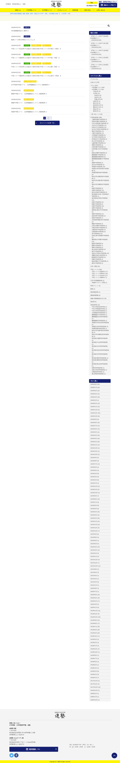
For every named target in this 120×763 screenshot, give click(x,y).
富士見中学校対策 (97, 141)
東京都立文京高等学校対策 (100, 346)
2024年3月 (93, 476)
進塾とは (18, 10)
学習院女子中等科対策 (98, 139)
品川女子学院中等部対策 (99, 129)
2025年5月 (93, 432)
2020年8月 (93, 588)
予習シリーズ (47, 45)
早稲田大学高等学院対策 (99, 326)
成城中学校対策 (96, 162)
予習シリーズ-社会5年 (98, 275)
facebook (16, 755)
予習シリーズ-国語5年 (98, 271)
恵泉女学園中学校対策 (98, 153)
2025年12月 (94, 410)
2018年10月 (94, 652)
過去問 (92, 301)
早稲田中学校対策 (97, 166)
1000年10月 (94, 700)
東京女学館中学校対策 (98, 192)
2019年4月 (93, 636)
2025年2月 (93, 441)
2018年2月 (93, 674)
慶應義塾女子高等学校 (98, 314)
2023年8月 (93, 499)
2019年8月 (93, 623)
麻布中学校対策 (96, 263)
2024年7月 (93, 464)
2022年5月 (93, 543)
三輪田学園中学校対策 (98, 119)
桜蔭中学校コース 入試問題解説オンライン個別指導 (28, 103)
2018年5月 (93, 665)
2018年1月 (93, 677)
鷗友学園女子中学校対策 (99, 261)
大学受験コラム (96, 89)
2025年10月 (94, 416)
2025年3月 (93, 438)
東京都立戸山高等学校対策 (100, 342)
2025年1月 (93, 445)
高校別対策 (93, 305)
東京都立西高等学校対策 (99, 358)
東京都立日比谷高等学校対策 (100, 350)
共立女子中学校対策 (98, 125)
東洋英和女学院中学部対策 (100, 198)
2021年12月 (94, 559)
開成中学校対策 (96, 243)
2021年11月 (93, 563)
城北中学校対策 (96, 131)
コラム (27, 45)
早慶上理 (97, 99)
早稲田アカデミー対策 (98, 282)
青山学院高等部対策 (98, 374)
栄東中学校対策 (96, 202)
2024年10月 (94, 454)
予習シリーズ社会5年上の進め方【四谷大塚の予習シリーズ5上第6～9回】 (34, 67)
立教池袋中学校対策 (98, 231)
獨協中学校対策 (96, 223)
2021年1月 (93, 585)
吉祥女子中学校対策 (98, 127)
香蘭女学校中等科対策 (98, 255)
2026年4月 (93, 397)
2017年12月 (94, 681)
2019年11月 (93, 614)
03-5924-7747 (77, 744)
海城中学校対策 (28, 108)
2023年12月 (94, 486)
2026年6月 (93, 390)
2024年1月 (93, 483)
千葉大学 (95, 91)
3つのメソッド (62, 10)
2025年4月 (93, 435)
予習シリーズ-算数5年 (98, 277)
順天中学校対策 (96, 251)
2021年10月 (94, 566)
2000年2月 (93, 693)
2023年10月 (94, 492)
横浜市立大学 (97, 107)
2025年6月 (93, 429)
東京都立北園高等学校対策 (100, 338)
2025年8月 (93, 422)
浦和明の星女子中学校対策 (100, 210)
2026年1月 (93, 406)
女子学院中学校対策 (30, 81)
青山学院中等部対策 (98, 249)
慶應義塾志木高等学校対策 (100, 316)
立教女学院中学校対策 (98, 227)
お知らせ (27, 27)
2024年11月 (93, 451)
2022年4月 (93, 547)
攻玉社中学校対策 (97, 164)
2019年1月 (93, 645)
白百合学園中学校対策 (98, 225)
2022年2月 (93, 553)
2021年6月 (93, 572)
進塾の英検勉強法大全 (97, 298)
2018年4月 (93, 668)
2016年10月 (94, 690)
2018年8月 (93, 655)
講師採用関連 (94, 295)
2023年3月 (93, 515)
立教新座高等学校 (97, 372)
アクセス (93, 79)
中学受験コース (31, 10)
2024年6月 (93, 467)
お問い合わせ (101, 10)
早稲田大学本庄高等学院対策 (100, 322)
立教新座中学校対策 (98, 229)
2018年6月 (93, 661)
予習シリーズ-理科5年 (98, 273)
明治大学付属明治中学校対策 (100, 184)
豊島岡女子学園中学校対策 (100, 239)
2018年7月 (93, 658)
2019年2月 (93, 642)
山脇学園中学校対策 (98, 143)
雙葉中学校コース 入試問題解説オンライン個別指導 (28, 94)
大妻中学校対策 (96, 133)
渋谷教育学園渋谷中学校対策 (100, 220)
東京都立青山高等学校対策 (100, 364)
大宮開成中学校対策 (98, 135)
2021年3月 (93, 578)
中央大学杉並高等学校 (98, 307)
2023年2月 (93, 518)
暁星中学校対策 (96, 188)
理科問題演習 (94, 292)
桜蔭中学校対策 (28, 99)
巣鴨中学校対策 (96, 145)
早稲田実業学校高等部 (98, 328)
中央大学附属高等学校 (98, 309)
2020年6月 (93, 594)
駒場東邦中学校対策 (98, 257)
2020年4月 (93, 601)
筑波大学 (95, 109)
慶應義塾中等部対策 (98, 155)
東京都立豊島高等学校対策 (100, 360)
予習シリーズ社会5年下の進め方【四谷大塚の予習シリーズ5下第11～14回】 (35, 49)
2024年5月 (93, 470)
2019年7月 (93, 626)
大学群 (95, 93)
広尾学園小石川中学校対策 (100, 149)
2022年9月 (93, 534)
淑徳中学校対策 (96, 218)
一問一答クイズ (95, 114)
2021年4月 (93, 575)
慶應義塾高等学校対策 (98, 320)
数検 (91, 289)
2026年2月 (93, 403)
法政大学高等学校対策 (98, 370)
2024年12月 (94, 448)
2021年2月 (93, 582)
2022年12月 (94, 524)
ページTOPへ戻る (114, 755)
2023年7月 (93, 502)
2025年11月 (93, 413)
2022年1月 (93, 556)
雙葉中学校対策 (28, 90)
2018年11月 (93, 649)
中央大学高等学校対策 (98, 311)
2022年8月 (93, 537)
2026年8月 (93, 384)
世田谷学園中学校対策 (98, 121)
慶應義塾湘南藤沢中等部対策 (100, 159)
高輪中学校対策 (96, 259)
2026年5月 (93, 394)
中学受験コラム (36, 45)
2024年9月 (93, 457)
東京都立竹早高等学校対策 (100, 354)
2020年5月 (93, 598)
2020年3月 (93, 604)
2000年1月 (93, 696)
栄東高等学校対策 (97, 368)
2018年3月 (93, 671)
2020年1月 (93, 607)
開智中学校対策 (96, 245)
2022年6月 (93, 540)
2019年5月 (93, 633)
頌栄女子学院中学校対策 (99, 253)
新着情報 (75, 10)
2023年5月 (93, 508)
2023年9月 (93, 496)
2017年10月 (94, 687)
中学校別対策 (94, 117)
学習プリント (94, 285)
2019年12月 (94, 610)
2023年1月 (93, 521)
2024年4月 (93, 473)
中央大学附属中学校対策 (99, 123)
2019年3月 (93, 639)
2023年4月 (93, 512)
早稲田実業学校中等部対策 (100, 172)
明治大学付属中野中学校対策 (100, 180)
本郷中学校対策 (96, 190)
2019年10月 (94, 617)
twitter (11, 755)
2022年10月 (94, 531)
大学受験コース (47, 10)
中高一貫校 (93, 266)
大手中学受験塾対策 (96, 280)
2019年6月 (93, 630)
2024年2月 (93, 480)
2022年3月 (93, 550)
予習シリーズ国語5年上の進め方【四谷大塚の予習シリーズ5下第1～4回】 (34, 58)
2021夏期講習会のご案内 (19, 31)
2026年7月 (93, 387)
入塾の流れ (87, 10)
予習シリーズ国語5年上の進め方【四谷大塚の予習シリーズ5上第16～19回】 (35, 76)
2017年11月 (93, 684)
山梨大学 (95, 101)
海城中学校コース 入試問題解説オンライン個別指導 (28, 112)
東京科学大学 (97, 105)
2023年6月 (93, 505)
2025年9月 (93, 419)
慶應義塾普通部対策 (98, 157)
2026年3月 (93, 400)
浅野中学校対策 (96, 208)
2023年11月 (93, 489)
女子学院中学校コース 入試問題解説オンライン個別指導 (29, 85)
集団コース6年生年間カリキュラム (22, 40)
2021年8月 (93, 569)
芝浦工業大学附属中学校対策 (100, 235)
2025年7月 (93, 425)
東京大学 (95, 103)
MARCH (96, 95)
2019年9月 (93, 620)
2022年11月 (93, 527)
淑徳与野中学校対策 (98, 216)
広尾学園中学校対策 (98, 147)
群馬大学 (95, 111)
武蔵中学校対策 (96, 206)
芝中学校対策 (96, 233)
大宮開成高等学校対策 (98, 312)
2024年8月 (93, 461)
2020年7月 (93, 591)
